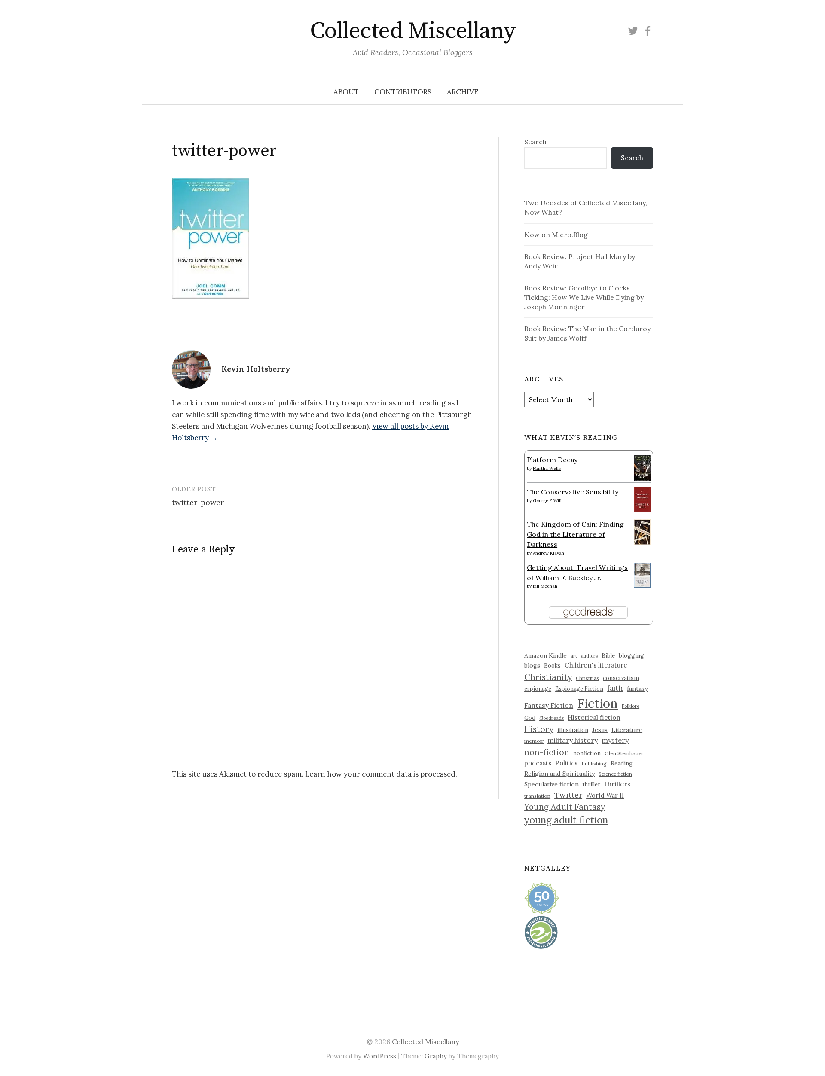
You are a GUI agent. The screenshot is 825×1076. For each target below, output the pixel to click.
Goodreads (551, 718)
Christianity (548, 676)
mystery (615, 740)
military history (572, 740)
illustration (572, 730)
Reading (622, 763)
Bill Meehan (545, 586)
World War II (605, 795)
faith (615, 688)
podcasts (537, 763)
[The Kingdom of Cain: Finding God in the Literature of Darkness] (642, 531)
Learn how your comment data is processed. (381, 774)
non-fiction (546, 752)
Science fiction (615, 774)
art (574, 656)
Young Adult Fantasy (564, 807)
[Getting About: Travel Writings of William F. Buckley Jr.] (642, 574)
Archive (463, 92)
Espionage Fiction (579, 688)
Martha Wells (547, 468)
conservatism (621, 678)
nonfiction (587, 753)
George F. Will (547, 500)
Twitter (568, 795)
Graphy (436, 1056)
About (346, 92)
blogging (631, 655)
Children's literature (596, 665)
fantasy (637, 688)
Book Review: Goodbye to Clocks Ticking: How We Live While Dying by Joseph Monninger (584, 297)
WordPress (379, 1056)
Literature (626, 730)
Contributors (402, 92)
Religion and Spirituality (559, 773)
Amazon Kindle (545, 655)
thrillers (617, 784)
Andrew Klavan (548, 553)
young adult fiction (566, 820)
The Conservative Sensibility (572, 492)
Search (535, 141)
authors (589, 656)
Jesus (600, 730)
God (529, 718)
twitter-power (198, 502)
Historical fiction (594, 717)
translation (537, 796)
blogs (532, 665)
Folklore (630, 706)
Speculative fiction (551, 784)
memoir (534, 741)
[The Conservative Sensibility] (642, 498)
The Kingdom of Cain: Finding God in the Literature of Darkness (575, 534)
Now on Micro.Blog (556, 234)
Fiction (597, 703)
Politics (566, 763)
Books (552, 665)
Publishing (594, 763)
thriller (591, 784)
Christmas (587, 678)
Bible (608, 655)
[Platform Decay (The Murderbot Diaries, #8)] (642, 467)
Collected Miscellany (412, 31)
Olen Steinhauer (624, 753)
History (538, 729)
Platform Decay (552, 459)
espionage (537, 688)
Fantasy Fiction (548, 705)
